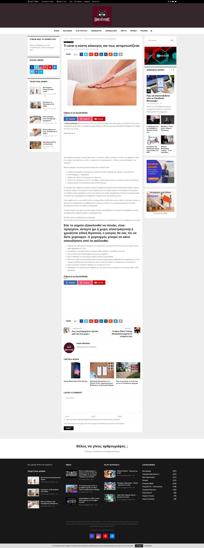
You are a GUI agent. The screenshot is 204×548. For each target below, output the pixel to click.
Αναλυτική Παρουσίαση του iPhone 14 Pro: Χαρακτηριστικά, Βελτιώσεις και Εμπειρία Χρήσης (102, 383)
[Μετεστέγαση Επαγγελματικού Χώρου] (35, 90)
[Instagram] (98, 536)
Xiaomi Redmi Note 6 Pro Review (75, 381)
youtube (100, 119)
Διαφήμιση (87, 1)
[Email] (112, 536)
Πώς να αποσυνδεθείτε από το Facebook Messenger (158, 98)
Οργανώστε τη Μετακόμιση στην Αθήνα (48, 104)
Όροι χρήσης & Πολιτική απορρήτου (40, 465)
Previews (144, 31)
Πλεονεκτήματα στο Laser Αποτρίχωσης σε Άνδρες (50, 131)
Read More (148, 546)
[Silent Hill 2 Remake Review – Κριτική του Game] (110, 498)
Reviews (133, 31)
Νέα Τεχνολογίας (148, 477)
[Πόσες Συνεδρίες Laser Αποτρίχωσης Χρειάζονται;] (35, 119)
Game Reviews (69, 49)
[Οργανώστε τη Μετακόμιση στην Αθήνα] (35, 105)
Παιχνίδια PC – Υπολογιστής (152, 486)
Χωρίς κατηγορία (68, 42)
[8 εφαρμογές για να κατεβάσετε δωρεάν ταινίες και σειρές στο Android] (153, 119)
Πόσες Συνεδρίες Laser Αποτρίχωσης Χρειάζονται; (49, 118)
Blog (71, 1)
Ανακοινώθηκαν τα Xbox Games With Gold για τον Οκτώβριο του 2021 (89, 500)
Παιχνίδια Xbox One (149, 490)
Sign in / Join (62, 1)
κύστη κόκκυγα (71, 123)
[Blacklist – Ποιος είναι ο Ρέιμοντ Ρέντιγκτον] (167, 119)
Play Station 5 (81, 31)
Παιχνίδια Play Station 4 (150, 474)
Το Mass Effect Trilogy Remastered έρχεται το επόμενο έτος (122, 334)
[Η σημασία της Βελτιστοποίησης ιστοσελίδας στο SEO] (153, 139)
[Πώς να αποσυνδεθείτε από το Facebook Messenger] (160, 84)
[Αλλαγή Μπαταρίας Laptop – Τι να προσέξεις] (167, 139)
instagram (86, 119)
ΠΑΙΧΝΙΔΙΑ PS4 (96, 31)
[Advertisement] (102, 145)
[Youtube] (105, 536)
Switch (124, 31)
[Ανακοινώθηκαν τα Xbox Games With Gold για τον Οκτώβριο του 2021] (71, 501)
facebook (72, 119)
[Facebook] (91, 536)
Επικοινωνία (95, 1)
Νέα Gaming (146, 471)
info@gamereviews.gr (106, 530)
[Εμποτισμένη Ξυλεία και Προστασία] (35, 145)
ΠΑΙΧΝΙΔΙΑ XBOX (111, 31)
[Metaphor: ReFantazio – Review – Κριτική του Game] (110, 486)
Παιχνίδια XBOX (147, 483)
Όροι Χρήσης (78, 1)
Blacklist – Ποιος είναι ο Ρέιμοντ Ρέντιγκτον (167, 128)
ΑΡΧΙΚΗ (56, 31)
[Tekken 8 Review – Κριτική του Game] (110, 474)
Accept (139, 546)
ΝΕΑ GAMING (67, 31)
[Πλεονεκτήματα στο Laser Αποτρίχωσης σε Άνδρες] (35, 132)
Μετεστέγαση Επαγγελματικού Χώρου (48, 89)
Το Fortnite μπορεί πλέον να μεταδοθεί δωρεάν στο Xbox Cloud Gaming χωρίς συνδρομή (89, 487)
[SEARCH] (172, 40)
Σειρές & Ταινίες (148, 496)
